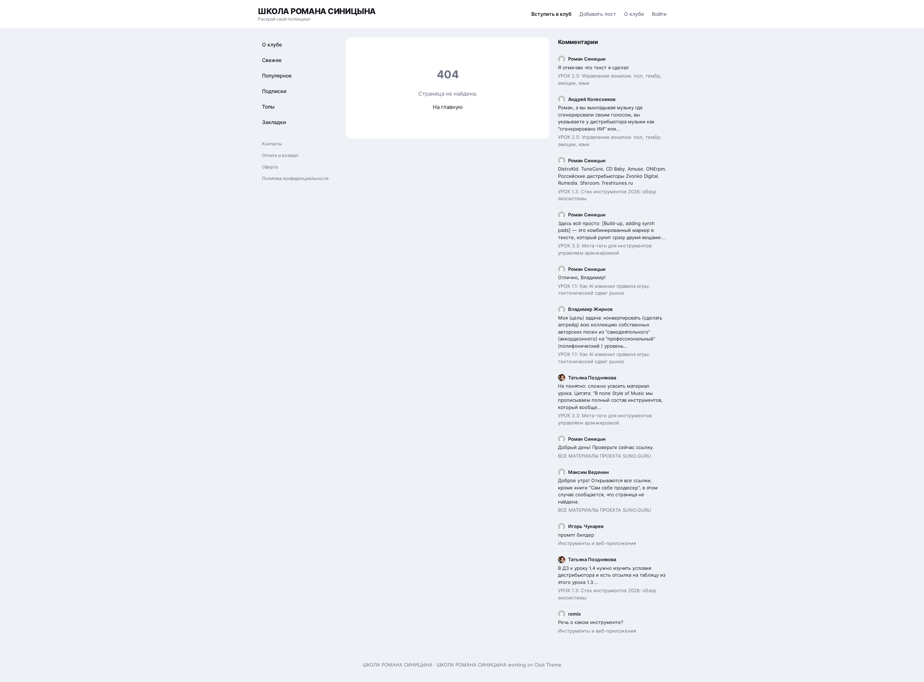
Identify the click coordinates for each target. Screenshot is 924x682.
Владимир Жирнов (590, 309)
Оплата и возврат (280, 155)
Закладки (274, 122)
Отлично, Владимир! (582, 277)
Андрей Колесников (591, 99)
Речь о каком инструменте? (590, 622)
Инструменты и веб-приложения (597, 543)
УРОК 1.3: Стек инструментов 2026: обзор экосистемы (607, 195)
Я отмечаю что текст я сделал (593, 67)
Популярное (277, 75)
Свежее (272, 60)
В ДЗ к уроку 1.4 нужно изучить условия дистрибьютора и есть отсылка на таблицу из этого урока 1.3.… (611, 575)
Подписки (274, 91)
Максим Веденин (588, 472)
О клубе (634, 14)
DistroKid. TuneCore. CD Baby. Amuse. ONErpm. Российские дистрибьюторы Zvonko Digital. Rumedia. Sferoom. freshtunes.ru (612, 176)
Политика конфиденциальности (295, 178)
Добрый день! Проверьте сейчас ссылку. (606, 447)
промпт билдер (577, 535)
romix (574, 614)
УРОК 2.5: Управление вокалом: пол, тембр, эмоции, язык (610, 79)
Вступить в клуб (551, 14)
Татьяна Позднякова (592, 377)
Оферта (270, 167)
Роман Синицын (587, 59)
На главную (448, 107)
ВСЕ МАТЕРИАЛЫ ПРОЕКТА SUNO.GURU (604, 456)
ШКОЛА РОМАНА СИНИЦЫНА (317, 11)
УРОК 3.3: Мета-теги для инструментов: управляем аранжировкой (605, 249)
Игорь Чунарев (585, 526)
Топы (268, 107)
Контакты (272, 143)
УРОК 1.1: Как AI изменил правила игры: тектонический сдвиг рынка (604, 289)
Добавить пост (597, 14)
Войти (659, 14)
